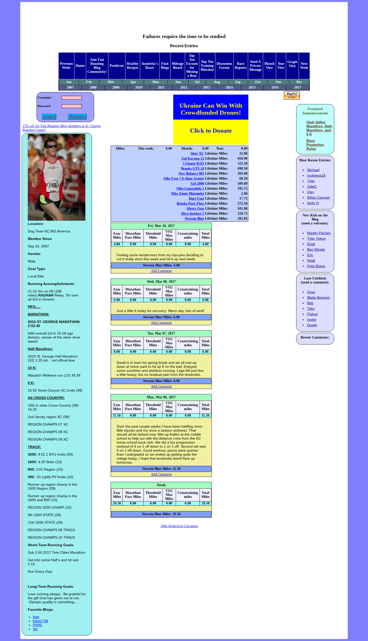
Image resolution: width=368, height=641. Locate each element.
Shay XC (197, 153)
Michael (313, 170)
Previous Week (66, 66)
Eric (310, 255)
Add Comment (161, 271)
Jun (178, 82)
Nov (279, 82)
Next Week (304, 66)
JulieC (312, 186)
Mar (111, 82)
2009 (115, 87)
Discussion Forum (224, 66)
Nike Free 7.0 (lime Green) (183, 178)
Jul (197, 82)
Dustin (312, 325)
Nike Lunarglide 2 (190, 188)
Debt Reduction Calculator (179, 526)
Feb (89, 82)
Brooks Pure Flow (191, 203)
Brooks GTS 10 (192, 168)
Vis (35, 629)
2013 (206, 87)
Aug (217, 82)
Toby (311, 308)
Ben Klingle (316, 249)
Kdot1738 (40, 621)
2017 (297, 87)
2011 (161, 87)
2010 (138, 87)
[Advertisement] (184, 14)
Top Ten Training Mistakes (207, 66)
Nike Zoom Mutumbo (187, 193)
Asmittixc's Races (149, 66)
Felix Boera (316, 266)
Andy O (313, 203)
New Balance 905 (191, 173)
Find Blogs (165, 66)
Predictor (117, 66)
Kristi (311, 244)
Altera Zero (195, 208)
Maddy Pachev (319, 233)
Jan (69, 82)
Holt (36, 617)
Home (80, 66)
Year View (281, 66)
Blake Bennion (318, 297)
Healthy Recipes (133, 66)
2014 (229, 87)
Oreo (311, 292)
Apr (133, 82)
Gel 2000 (197, 183)
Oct (258, 82)
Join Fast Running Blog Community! (97, 66)
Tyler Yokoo (316, 238)
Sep (238, 82)
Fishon (312, 314)
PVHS (37, 625)
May (155, 82)
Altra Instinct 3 (192, 213)
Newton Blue (194, 218)
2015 (252, 87)
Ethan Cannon (318, 197)
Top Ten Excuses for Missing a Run (192, 66)
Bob (310, 303)
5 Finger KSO (193, 163)
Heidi (311, 260)
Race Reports (241, 66)
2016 (274, 87)
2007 (70, 87)
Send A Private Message (255, 66)
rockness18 (316, 175)
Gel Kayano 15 (192, 158)
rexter (311, 319)
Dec (299, 82)
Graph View (292, 64)
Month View (269, 66)
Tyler (311, 181)
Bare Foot (196, 198)
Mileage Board (177, 66)
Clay (310, 192)
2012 (183, 87)
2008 (93, 87)
